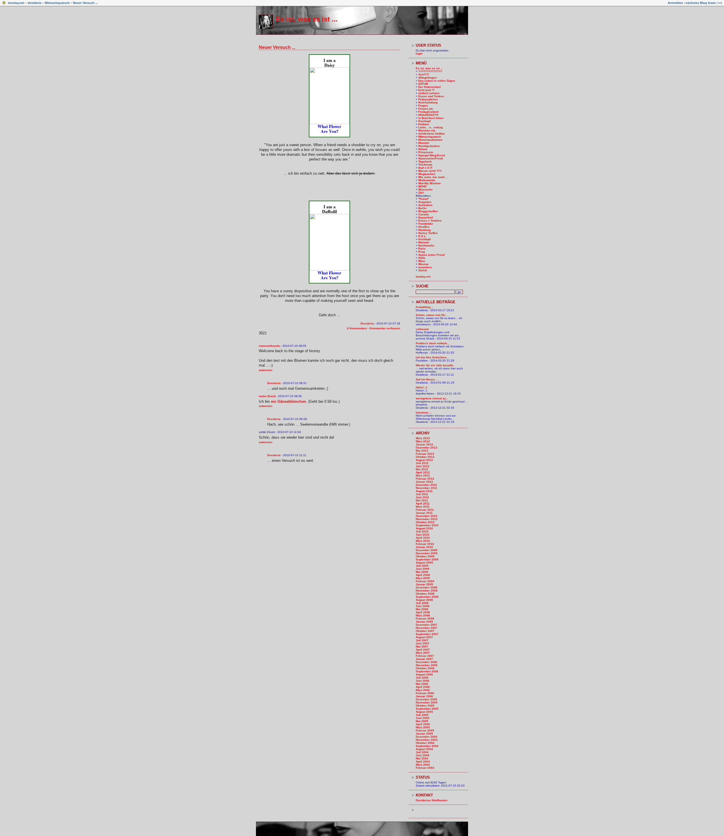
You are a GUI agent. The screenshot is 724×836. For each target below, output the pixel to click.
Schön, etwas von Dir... (431, 315)
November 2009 (427, 553)
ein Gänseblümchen (288, 401)
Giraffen (423, 226)
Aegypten (424, 201)
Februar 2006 (425, 693)
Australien (425, 205)
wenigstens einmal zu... (432, 398)
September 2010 (427, 525)
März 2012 (423, 475)
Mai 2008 (422, 609)
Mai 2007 (422, 646)
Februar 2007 (425, 655)
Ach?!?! (423, 74)
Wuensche (425, 189)
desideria (34, 3)
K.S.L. (422, 236)
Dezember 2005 (426, 699)
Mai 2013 (422, 450)
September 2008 (427, 596)
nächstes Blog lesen (701, 3)
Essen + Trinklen (429, 220)
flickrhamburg (428, 102)
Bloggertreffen (428, 211)
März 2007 (423, 652)
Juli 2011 (422, 494)
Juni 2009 (422, 568)
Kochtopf (424, 121)
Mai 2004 (422, 758)
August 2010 (424, 528)
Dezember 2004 (426, 736)
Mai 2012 (422, 469)
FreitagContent (428, 111)
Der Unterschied (429, 86)
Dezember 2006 (426, 662)
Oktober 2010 (425, 522)
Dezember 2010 (426, 515)
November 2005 (427, 702)
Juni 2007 (422, 643)
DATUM (423, 83)
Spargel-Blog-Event (431, 155)
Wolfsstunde (426, 180)
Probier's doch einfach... (432, 343)
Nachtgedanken (429, 146)
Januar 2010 (424, 547)
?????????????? (430, 71)
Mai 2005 (422, 721)
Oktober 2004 (425, 742)
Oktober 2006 (425, 668)
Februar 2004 (425, 767)
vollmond (422, 329)
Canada (423, 214)
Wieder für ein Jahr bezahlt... (435, 365)
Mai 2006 (422, 683)
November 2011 (426, 488)
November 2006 (427, 665)
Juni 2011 (422, 497)
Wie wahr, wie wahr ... (433, 177)
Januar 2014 (424, 444)
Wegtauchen (426, 174)
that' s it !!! (425, 167)
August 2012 (424, 460)
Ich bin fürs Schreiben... (432, 357)
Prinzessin (425, 152)
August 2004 (424, 749)
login (419, 53)
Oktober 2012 (425, 456)
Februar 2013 (425, 453)
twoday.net (16, 3)
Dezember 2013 (426, 447)
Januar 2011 (424, 512)
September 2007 (427, 634)
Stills (421, 257)
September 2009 (427, 559)
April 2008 (423, 612)
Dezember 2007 (426, 624)
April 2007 (423, 649)
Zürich (422, 270)
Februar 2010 (425, 543)
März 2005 (423, 727)
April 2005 (423, 724)
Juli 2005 (422, 714)
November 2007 (427, 627)
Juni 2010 (422, 534)
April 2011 (423, 503)
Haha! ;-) (421, 387)
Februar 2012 (425, 478)
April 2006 (423, 686)
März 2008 (423, 615)
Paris (422, 248)
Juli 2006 (422, 677)
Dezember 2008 (426, 587)
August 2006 (424, 674)
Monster (423, 142)
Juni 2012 (422, 466)
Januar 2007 (424, 658)
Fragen (423, 105)
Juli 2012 (422, 463)
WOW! (422, 186)
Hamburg (424, 229)
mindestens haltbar (431, 133)
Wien (421, 261)
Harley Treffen (428, 233)
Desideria (367, 323)
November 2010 (427, 519)
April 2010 (423, 537)
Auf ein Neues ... (427, 379)
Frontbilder (425, 223)
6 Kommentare (357, 328)
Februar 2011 (425, 509)
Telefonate (425, 164)
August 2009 (424, 562)
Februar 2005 (425, 730)
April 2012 (423, 472)
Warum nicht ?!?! (429, 170)
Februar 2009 (425, 581)
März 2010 (423, 540)
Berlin (422, 208)
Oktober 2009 (425, 556)
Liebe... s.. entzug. (430, 127)
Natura (422, 149)
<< (719, 3)
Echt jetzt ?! (426, 90)
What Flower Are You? (329, 128)
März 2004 (423, 764)
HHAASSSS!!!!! (428, 114)
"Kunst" (423, 198)
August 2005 (424, 711)
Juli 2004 (422, 752)
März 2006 (423, 690)
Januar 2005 (424, 733)
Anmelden (675, 3)
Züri (421, 192)
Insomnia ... (424, 412)
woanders (425, 267)
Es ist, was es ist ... (307, 19)
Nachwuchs (426, 245)
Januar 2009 (424, 584)
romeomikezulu (269, 345)
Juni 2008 (422, 606)
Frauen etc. (426, 108)
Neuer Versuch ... (85, 3)
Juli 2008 (422, 603)
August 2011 (424, 491)
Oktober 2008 (425, 593)
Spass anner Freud (431, 254)
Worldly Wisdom (429, 183)
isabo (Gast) (267, 396)
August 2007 (424, 637)
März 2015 (423, 438)
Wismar (423, 264)
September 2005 (427, 708)
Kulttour (423, 124)
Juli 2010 (422, 531)
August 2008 (424, 599)
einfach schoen (428, 93)
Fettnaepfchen (428, 99)
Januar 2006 (424, 696)
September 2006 (427, 671)
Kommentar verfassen (385, 328)
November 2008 (427, 590)
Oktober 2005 (425, 705)
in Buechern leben (430, 118)
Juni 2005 (422, 718)
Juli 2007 (422, 640)
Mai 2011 (422, 500)
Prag (421, 251)
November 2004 (427, 739)
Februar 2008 (425, 618)
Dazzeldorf (425, 217)
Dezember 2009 (426, 550)
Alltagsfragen (427, 77)
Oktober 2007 (425, 631)
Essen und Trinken (431, 96)
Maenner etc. (427, 130)
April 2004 (423, 761)
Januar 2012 (424, 481)
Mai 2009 (422, 571)
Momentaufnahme (430, 139)
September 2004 (427, 746)
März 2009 (423, 578)
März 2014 (423, 441)
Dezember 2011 (426, 484)
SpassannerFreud (430, 158)
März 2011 (423, 506)
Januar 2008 (424, 621)
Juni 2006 (422, 680)
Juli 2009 (422, 565)
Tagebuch (425, 161)
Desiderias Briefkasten (431, 800)
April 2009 (423, 575)
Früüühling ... (425, 307)
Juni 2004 (422, 755)
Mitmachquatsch (57, 3)
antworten (265, 370)
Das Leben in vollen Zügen (436, 80)
